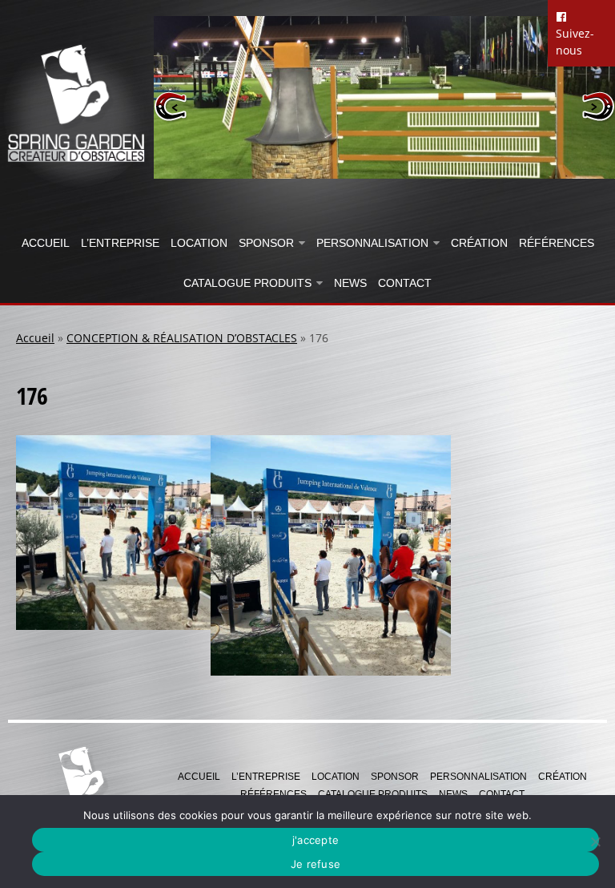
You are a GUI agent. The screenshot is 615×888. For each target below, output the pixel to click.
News (350, 282)
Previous (171, 106)
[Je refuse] (595, 842)
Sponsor (266, 242)
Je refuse (315, 864)
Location (199, 242)
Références (556, 242)
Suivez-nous (575, 42)
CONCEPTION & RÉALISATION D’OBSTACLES (181, 337)
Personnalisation (372, 242)
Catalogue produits (247, 282)
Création (479, 242)
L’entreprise (120, 242)
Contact (405, 282)
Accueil (46, 242)
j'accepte (315, 840)
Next (598, 106)
